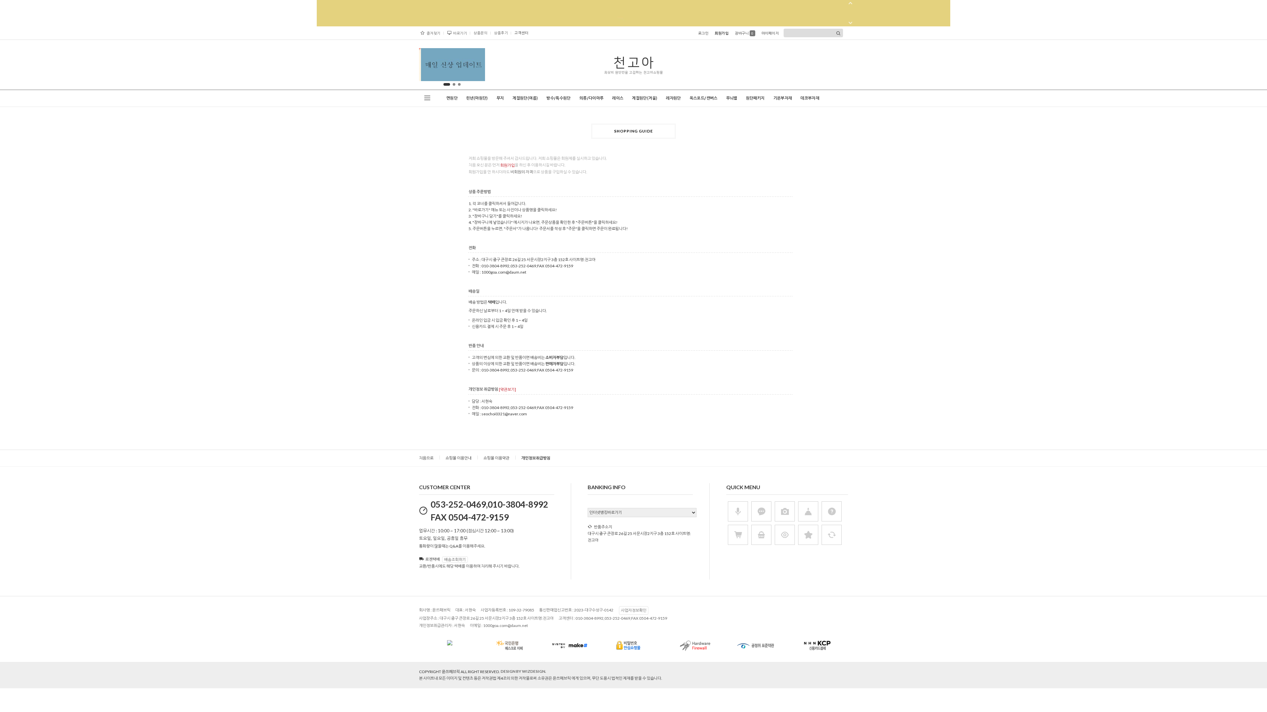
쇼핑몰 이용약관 (496, 458)
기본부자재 (782, 98)
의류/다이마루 (591, 98)
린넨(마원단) (477, 98)
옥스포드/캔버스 (704, 98)
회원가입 (722, 33)
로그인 (703, 33)
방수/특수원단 (558, 98)
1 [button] (446, 84)
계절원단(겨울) (644, 98)
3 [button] (459, 84)
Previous (429, 66)
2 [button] (454, 84)
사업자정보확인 (633, 610)
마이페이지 (770, 33)
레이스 (617, 98)
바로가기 (460, 33)
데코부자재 (809, 98)
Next (475, 66)
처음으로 (426, 458)
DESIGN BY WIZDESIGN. (523, 671)
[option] (452, 64)
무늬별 (731, 98)
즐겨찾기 (433, 33)
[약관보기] (507, 389)
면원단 (452, 98)
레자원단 (673, 98)
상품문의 (480, 33)
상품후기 (501, 33)
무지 (500, 98)
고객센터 (521, 33)
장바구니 (744, 33)
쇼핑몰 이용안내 (458, 458)
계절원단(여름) (525, 98)
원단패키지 (755, 98)
